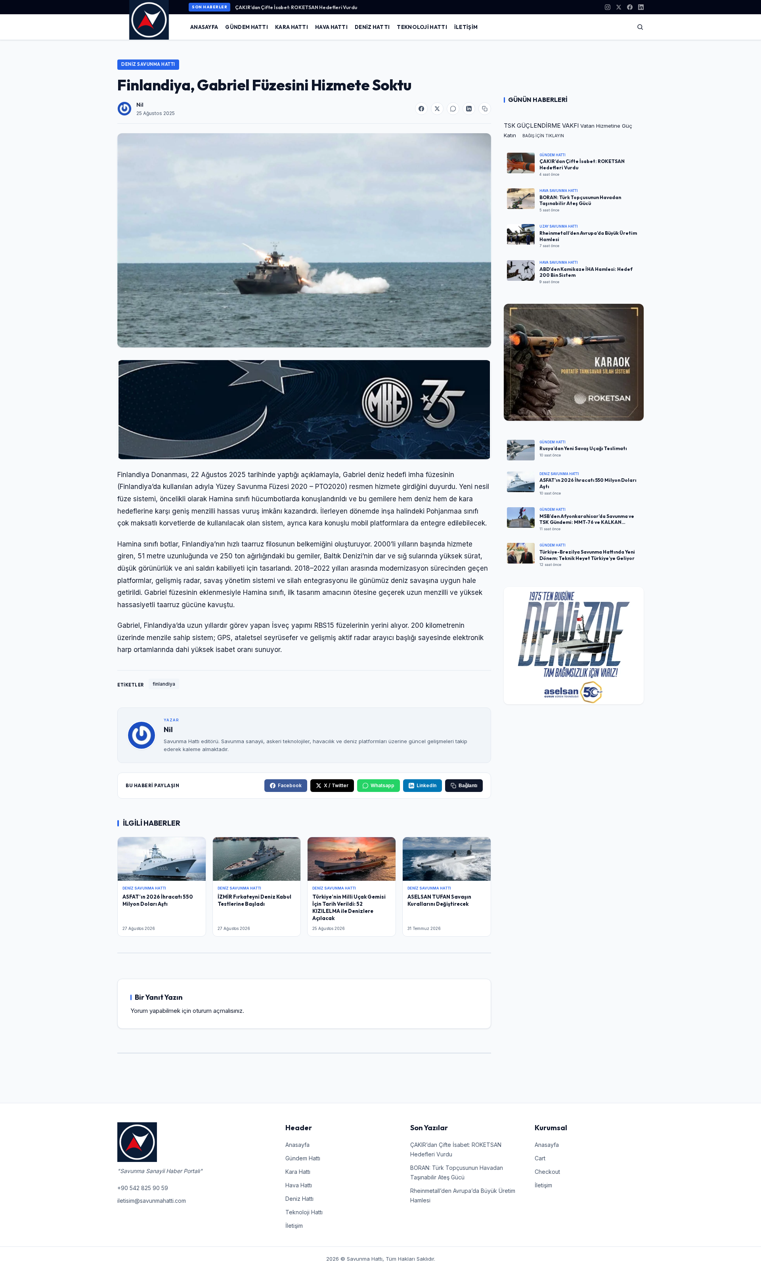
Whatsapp (382, 785)
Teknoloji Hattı (422, 27)
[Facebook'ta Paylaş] (421, 108)
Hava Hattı (331, 27)
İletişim (466, 27)
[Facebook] (630, 7)
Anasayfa (204, 27)
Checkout (547, 1171)
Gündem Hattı (246, 27)
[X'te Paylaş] (437, 108)
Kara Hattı (291, 27)
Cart (540, 1158)
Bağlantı (468, 785)
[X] (618, 7)
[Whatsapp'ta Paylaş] (453, 108)
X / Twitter (336, 785)
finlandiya (164, 684)
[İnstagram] (607, 7)
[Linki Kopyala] (484, 108)
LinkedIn (426, 785)
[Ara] (640, 27)
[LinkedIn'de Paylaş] (469, 108)
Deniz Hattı (372, 27)
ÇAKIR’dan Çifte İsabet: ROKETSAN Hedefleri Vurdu (296, 7)
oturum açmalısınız (218, 1010)
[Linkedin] (641, 7)
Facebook (290, 785)
